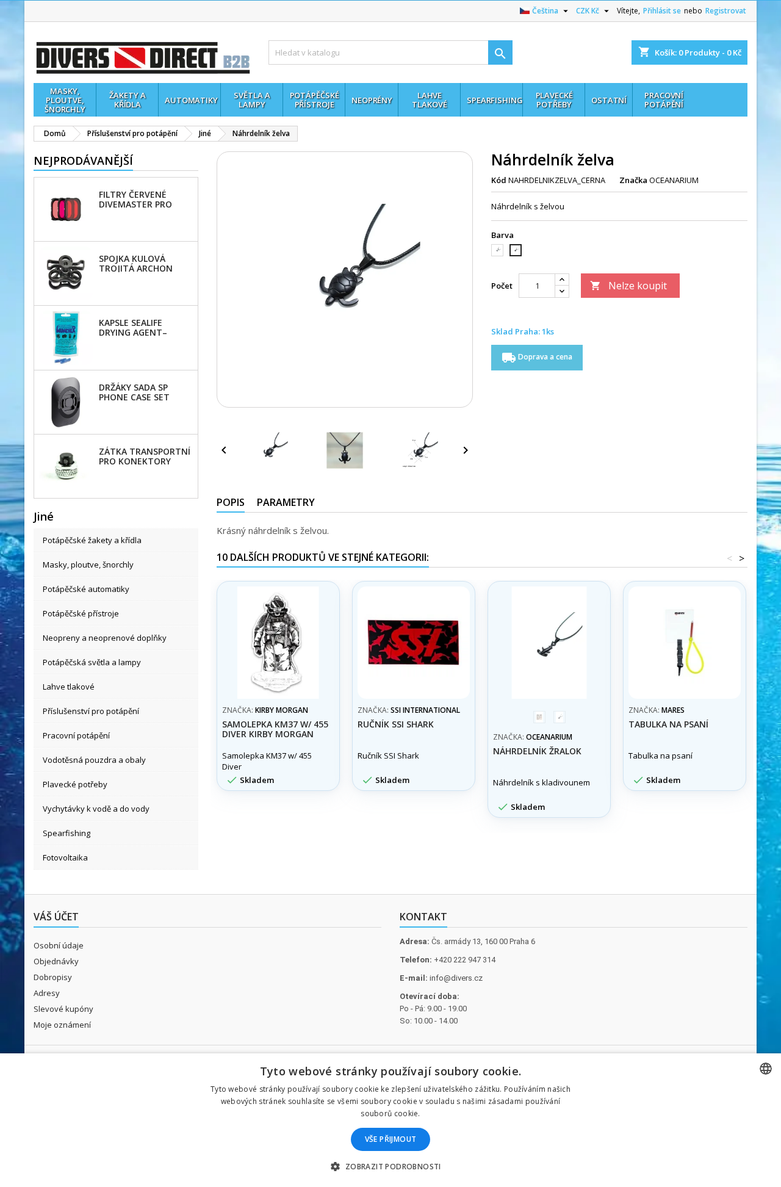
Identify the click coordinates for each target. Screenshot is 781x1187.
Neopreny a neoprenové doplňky (105, 637)
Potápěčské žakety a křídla (92, 540)
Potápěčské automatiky (86, 588)
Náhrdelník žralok (537, 751)
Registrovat (725, 10)
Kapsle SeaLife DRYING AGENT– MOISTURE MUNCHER (144, 327)
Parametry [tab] (286, 502)
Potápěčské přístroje (81, 613)
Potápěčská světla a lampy (92, 662)
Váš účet (56, 916)
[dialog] (390, 1120)
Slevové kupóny (63, 1008)
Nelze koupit (628, 285)
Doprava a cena (537, 357)
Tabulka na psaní (668, 724)
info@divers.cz (456, 978)
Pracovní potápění (76, 735)
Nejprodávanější (83, 160)
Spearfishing (66, 833)
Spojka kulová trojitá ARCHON (136, 263)
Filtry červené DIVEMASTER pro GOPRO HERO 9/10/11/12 (135, 199)
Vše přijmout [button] (391, 1139)
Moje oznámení (62, 1024)
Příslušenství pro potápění (91, 710)
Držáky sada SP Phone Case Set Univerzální (134, 392)
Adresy (47, 992)
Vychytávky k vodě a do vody (96, 808)
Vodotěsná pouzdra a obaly (94, 759)
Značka (633, 180)
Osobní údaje (59, 945)
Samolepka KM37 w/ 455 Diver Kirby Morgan (275, 729)
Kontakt (423, 916)
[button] (390, 1166)
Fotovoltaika (65, 857)
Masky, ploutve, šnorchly (88, 564)
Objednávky (56, 961)
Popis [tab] (231, 502)
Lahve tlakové (69, 686)
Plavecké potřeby (75, 784)
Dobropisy (53, 977)
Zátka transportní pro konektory (144, 456)
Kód (498, 180)
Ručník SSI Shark (396, 724)
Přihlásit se (662, 10)
